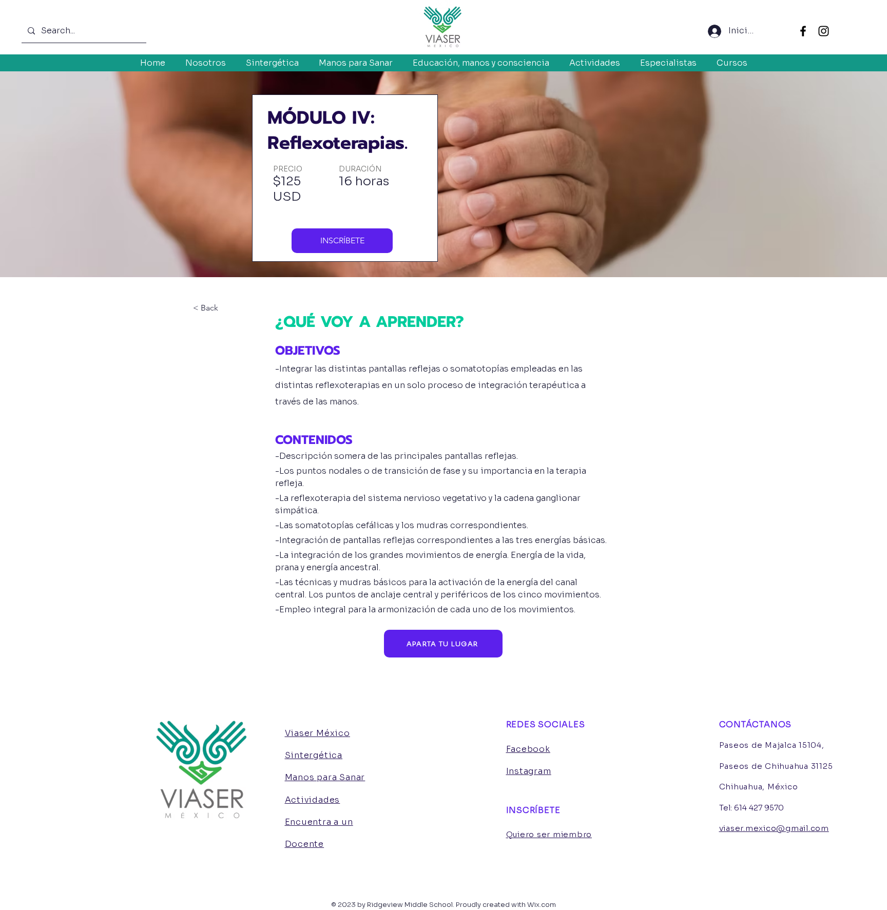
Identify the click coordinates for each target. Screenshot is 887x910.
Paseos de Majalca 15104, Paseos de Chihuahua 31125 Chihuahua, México (776, 765)
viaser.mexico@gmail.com (774, 828)
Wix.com (541, 904)
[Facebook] (803, 31)
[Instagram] (824, 31)
